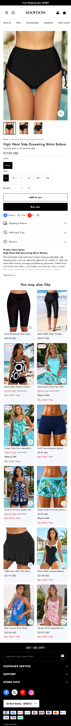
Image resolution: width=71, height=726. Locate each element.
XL (29, 178)
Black (7, 165)
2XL (38, 178)
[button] (6, 12)
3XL (47, 178)
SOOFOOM (13, 724)
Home (5, 139)
